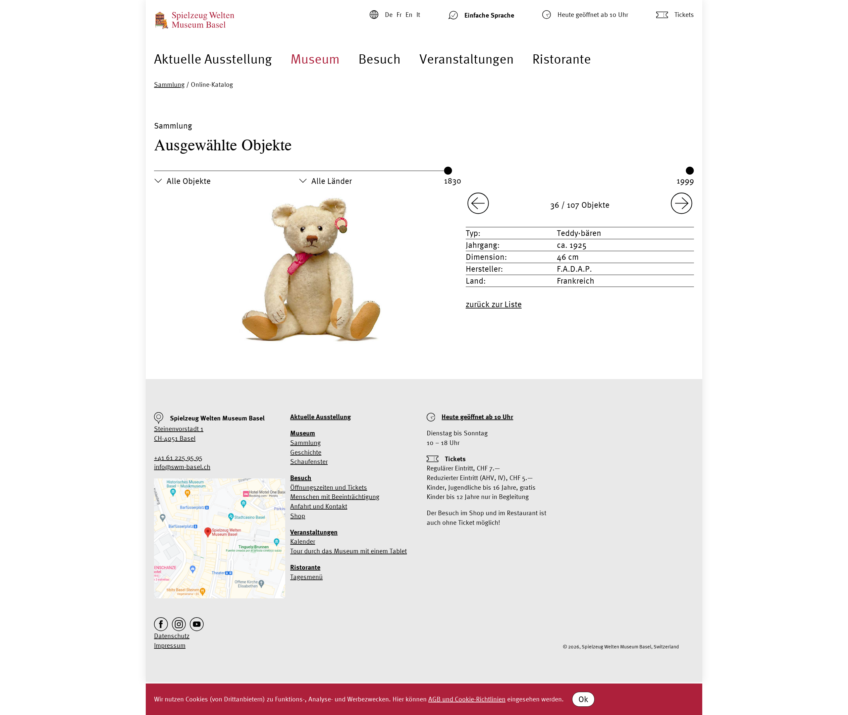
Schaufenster (309, 461)
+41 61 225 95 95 (178, 457)
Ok (583, 699)
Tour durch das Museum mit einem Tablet (348, 551)
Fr (399, 14)
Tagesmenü (306, 576)
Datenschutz (171, 635)
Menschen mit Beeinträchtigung (334, 496)
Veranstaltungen (466, 58)
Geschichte (305, 452)
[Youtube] (197, 624)
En (408, 14)
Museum (315, 58)
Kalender (302, 541)
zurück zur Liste (494, 304)
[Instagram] (179, 624)
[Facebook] (161, 624)
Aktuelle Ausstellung (213, 58)
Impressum (170, 645)
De (389, 14)
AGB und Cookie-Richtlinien (466, 699)
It (418, 14)
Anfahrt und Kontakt (318, 506)
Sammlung (169, 84)
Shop (297, 516)
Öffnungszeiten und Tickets (328, 487)
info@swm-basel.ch (182, 466)
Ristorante (561, 58)
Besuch (379, 58)
